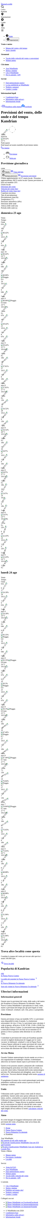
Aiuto (10, 36)
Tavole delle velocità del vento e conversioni (22, 58)
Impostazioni (13, 40)
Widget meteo (11, 60)
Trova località (9, 964)
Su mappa (5, 148)
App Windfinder (12, 68)
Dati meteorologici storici (15, 83)
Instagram (34, 1205)
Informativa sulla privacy (15, 99)
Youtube (34, 1207)
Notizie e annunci (12, 87)
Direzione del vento (8, 187)
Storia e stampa (11, 71)
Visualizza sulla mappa (13, 107)
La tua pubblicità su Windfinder (17, 85)
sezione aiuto (11, 1124)
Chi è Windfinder (12, 73)
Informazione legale (13, 101)
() (9, 189)
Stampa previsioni (11, 176)
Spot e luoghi (11, 50)
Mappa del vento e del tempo (16, 48)
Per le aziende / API (13, 75)
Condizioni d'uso (12, 97)
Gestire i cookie (11, 89)
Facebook (28, 107)
